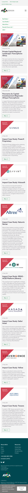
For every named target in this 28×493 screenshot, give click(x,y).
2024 (3, 30)
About (2, 447)
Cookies (2, 451)
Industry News (18, 449)
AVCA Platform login (7, 4)
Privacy (2, 449)
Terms (2, 453)
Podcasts (17, 453)
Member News (18, 447)
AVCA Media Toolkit (14, 1)
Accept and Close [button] (21, 488)
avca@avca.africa (5, 458)
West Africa (5, 24)
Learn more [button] (5, 491)
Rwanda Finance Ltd (7, 27)
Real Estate (5, 19)
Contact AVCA (5, 1)
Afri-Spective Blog (18, 451)
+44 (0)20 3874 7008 (6, 456)
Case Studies (5, 21)
